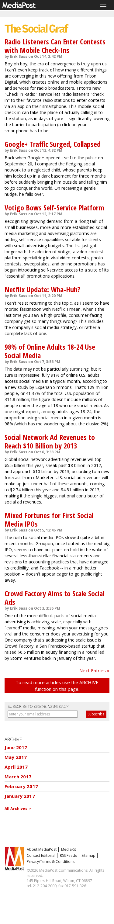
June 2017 (16, 747)
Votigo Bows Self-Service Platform (54, 207)
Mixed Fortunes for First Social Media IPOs (49, 519)
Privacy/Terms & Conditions (50, 861)
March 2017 (18, 776)
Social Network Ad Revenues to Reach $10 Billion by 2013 (50, 441)
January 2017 (20, 796)
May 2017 (16, 757)
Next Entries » (94, 670)
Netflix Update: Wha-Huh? (43, 289)
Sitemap (88, 855)
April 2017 (16, 767)
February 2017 (21, 786)
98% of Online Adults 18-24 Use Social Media (50, 351)
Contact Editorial (41, 855)
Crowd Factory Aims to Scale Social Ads (54, 597)
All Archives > (18, 808)
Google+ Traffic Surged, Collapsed (53, 144)
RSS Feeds (68, 855)
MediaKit (68, 849)
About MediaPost (42, 849)
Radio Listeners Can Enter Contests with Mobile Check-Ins (55, 45)
